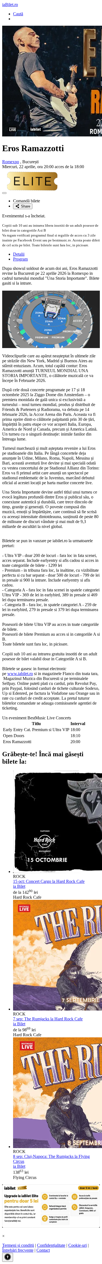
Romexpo (10, 161)
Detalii (18, 254)
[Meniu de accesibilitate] (7, 1257)
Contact (43, 1250)
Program (20, 259)
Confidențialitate (51, 1245)
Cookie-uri (77, 1245)
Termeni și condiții (18, 1245)
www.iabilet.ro (20, 673)
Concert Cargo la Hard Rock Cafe (49, 881)
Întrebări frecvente (17, 1250)
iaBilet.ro (10, 4)
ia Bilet (19, 886)
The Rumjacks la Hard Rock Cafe (48, 1019)
